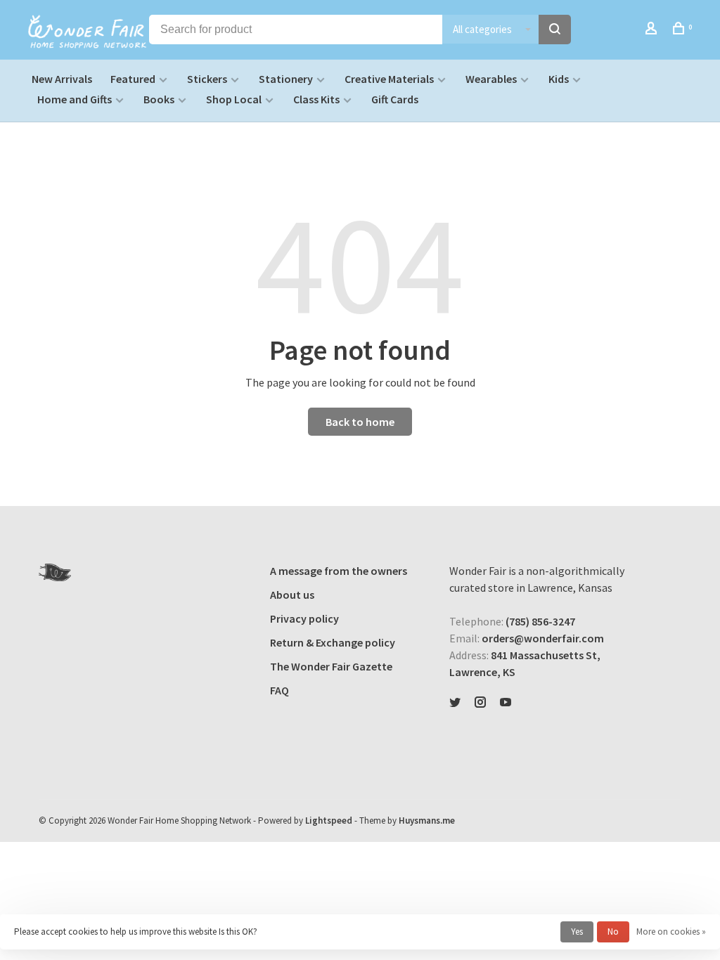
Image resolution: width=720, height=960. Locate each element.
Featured (132, 79)
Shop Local (234, 99)
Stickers (207, 79)
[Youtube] (505, 703)
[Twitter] (455, 703)
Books (158, 99)
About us (292, 595)
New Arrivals (62, 79)
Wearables (491, 79)
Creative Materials (389, 79)
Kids (558, 79)
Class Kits (316, 99)
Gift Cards (394, 99)
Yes (577, 932)
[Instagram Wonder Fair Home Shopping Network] (480, 703)
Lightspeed (328, 820)
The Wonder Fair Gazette (331, 666)
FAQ (279, 690)
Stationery (286, 79)
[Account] (653, 30)
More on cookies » (671, 932)
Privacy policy (304, 618)
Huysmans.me (427, 820)
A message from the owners (338, 571)
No (613, 932)
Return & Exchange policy (332, 642)
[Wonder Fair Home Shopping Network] (55, 572)
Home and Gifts (74, 99)
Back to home (360, 422)
